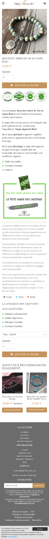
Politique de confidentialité (29, 495)
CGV (32, 512)
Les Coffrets (24, 438)
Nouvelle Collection (24, 441)
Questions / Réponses (24, 459)
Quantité (6, 71)
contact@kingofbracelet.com (24, 471)
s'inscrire (38, 486)
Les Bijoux (25, 432)
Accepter (40, 529)
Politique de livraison (23, 517)
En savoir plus (12, 537)
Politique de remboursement (17, 520)
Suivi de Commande (24, 456)
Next (45, 31)
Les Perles (24, 435)
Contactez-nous (24, 453)
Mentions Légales (20, 512)
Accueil (24, 450)
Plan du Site (37, 520)
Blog (24, 462)
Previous (4, 31)
